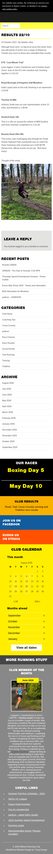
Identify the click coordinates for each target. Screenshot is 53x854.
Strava (44, 25)
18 (16, 586)
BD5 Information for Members (15, 291)
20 (26, 586)
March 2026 (7, 412)
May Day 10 (26, 485)
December (26, 633)
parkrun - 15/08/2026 (11, 297)
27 (26, 591)
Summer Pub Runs (19, 752)
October (26, 621)
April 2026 (7, 406)
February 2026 (9, 418)
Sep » (37, 601)
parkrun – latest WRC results (23, 815)
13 (26, 581)
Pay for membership (18, 809)
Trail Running (8, 355)
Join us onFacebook (12, 522)
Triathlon (6, 366)
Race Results (8, 343)
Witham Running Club (14, 17)
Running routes (16, 825)
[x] (49, 9)
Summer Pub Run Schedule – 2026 (26, 793)
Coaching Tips (8, 320)
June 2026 (7, 395)
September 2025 (9, 447)
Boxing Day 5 (25, 470)
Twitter (38, 25)
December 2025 (9, 430)
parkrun (5, 331)
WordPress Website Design (18, 850)
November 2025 (9, 435)
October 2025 (8, 441)
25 (16, 591)
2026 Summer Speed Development (26, 820)
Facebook (33, 25)
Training (6, 360)
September (26, 615)
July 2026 (6, 389)
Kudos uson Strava (11, 537)
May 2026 (6, 400)
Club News (7, 314)
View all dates (26, 647)
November (26, 627)
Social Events (8, 349)
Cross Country (8, 325)
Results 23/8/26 (9, 265)
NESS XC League (17, 799)
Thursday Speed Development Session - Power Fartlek (24, 278)
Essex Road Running (19, 804)
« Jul (16, 601)
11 (16, 581)
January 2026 (8, 424)
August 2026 (8, 383)
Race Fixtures (8, 337)
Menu (49, 25)
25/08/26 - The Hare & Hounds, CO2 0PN (21, 271)
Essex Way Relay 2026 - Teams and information (24, 285)
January (26, 638)
